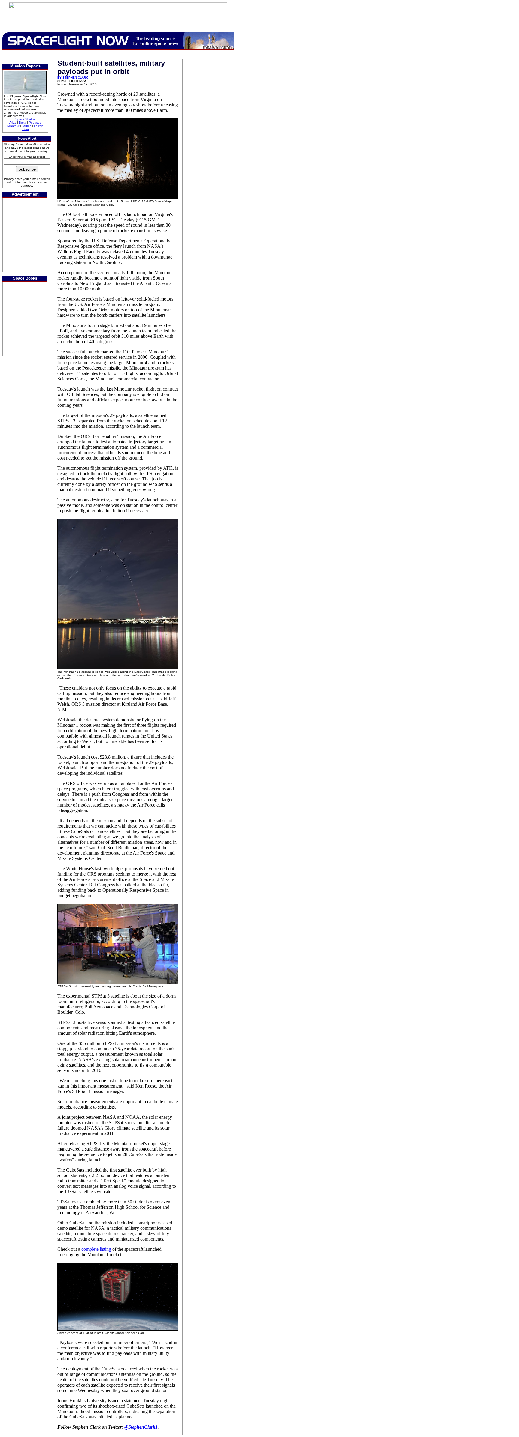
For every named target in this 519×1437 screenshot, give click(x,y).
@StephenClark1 (141, 1427)
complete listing (96, 1249)
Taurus (26, 125)
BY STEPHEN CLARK (72, 77)
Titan (25, 129)
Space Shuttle (25, 119)
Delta (22, 122)
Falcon (38, 125)
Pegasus (35, 122)
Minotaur (13, 125)
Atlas (12, 122)
